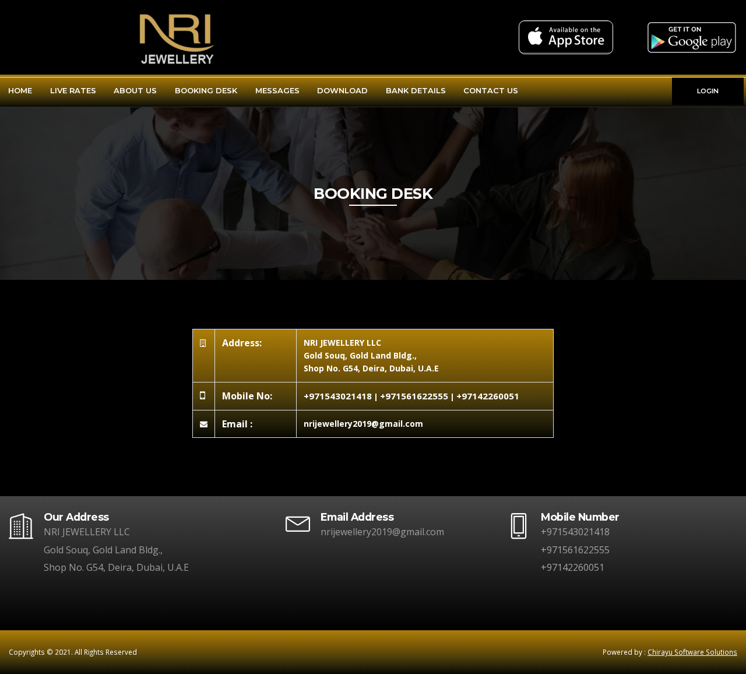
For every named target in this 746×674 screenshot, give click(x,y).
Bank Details (416, 90)
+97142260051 (487, 396)
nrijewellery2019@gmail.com (382, 531)
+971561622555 (414, 396)
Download (342, 90)
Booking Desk (206, 90)
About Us (135, 90)
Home (20, 90)
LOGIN (708, 91)
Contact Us (490, 90)
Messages (277, 90)
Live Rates (73, 90)
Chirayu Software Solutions (692, 652)
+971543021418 (338, 396)
